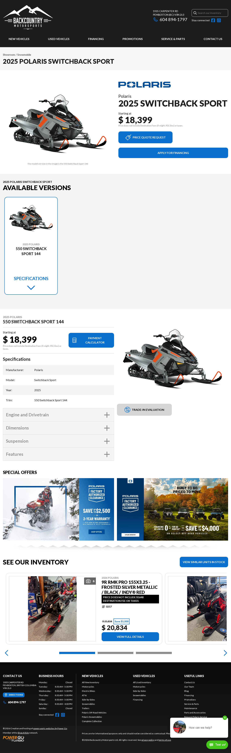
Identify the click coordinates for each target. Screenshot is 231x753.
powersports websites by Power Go (50, 728)
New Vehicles (19, 39)
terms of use (165, 740)
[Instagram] (219, 20)
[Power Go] (35, 738)
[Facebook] (213, 20)
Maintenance (190, 708)
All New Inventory (90, 682)
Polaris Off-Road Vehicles (94, 712)
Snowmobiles (88, 704)
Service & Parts (173, 39)
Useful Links (194, 676)
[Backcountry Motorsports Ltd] (28, 17)
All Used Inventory (142, 682)
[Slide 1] (77, 653)
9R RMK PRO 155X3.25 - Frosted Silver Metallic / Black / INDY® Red (130, 587)
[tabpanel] (56, 695)
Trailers (85, 708)
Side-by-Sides (88, 699)
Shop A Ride (23, 732)
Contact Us (213, 39)
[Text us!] (217, 745)
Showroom (9, 54)
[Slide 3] (154, 653)
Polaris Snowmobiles (92, 717)
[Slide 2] (116, 653)
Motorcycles (88, 686)
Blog (186, 691)
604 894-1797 (173, 19)
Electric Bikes (88, 691)
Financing (96, 39)
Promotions (133, 39)
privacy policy (147, 740)
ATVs (84, 695)
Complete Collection (92, 721)
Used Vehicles (58, 39)
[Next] (224, 653)
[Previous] (6, 653)
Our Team (189, 686)
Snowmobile (24, 54)
